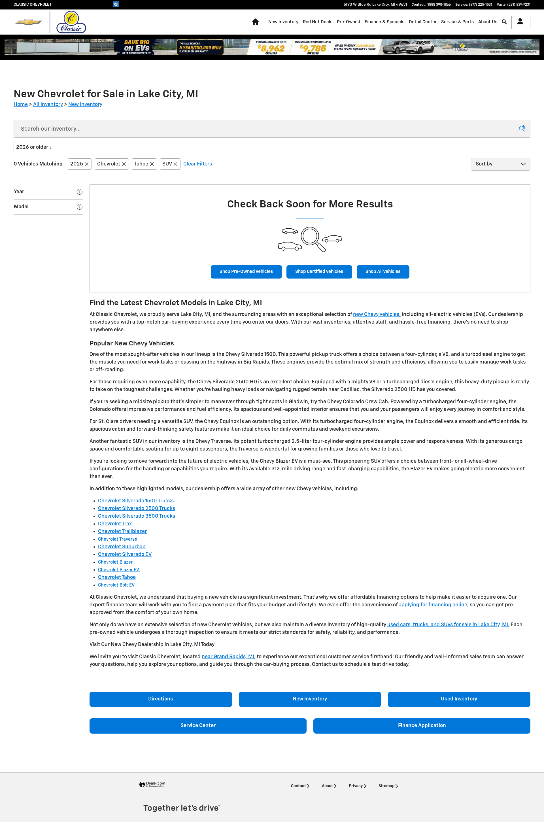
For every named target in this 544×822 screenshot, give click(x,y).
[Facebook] (116, 4)
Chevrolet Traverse (117, 539)
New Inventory (283, 22)
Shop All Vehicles (383, 271)
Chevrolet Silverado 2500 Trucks (136, 508)
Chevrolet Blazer (115, 562)
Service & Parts (457, 22)
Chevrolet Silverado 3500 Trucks (136, 516)
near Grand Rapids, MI (228, 656)
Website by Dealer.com (152, 785)
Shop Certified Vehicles (319, 271)
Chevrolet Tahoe (117, 577)
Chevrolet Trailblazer (122, 531)
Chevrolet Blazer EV (119, 570)
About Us (487, 22)
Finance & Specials (384, 22)
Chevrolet (108, 164)
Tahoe (141, 164)
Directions (160, 699)
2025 (76, 164)
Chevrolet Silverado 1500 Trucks (136, 501)
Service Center (198, 725)
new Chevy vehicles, (377, 314)
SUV (167, 164)
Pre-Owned (348, 22)
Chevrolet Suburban (122, 546)
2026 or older (34, 147)
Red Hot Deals (317, 22)
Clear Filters (197, 164)
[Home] (28, 22)
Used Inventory (459, 699)
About (327, 786)
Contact (298, 786)
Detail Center (423, 22)
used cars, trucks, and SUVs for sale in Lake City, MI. (448, 624)
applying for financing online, (434, 605)
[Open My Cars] (519, 22)
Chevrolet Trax (115, 523)
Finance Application (422, 725)
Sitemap (386, 786)
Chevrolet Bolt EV (116, 585)
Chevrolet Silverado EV (125, 554)
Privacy (356, 786)
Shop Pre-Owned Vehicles (246, 271)
